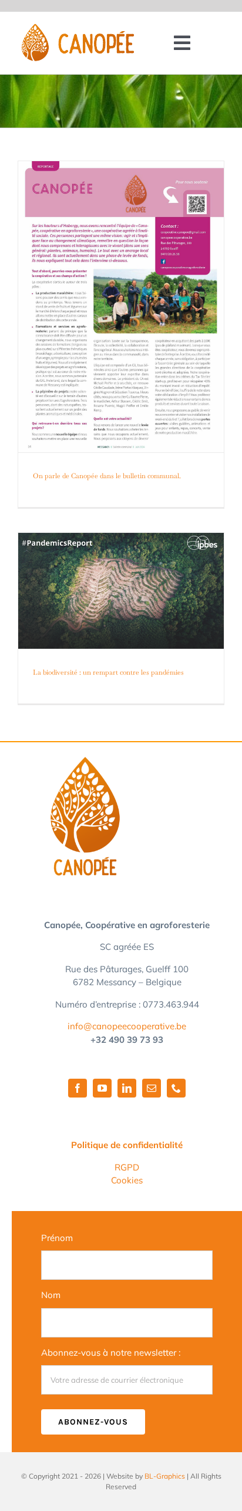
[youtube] (102, 1088)
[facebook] (77, 1088)
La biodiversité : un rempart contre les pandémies (108, 672)
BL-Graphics (164, 1476)
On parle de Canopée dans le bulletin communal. (107, 475)
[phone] (176, 1088)
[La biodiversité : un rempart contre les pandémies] (121, 591)
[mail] (151, 1088)
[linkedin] (126, 1088)
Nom (50, 1294)
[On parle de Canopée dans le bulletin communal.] (121, 306)
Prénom (57, 1237)
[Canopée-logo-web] (77, 29)
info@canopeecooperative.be (127, 1026)
